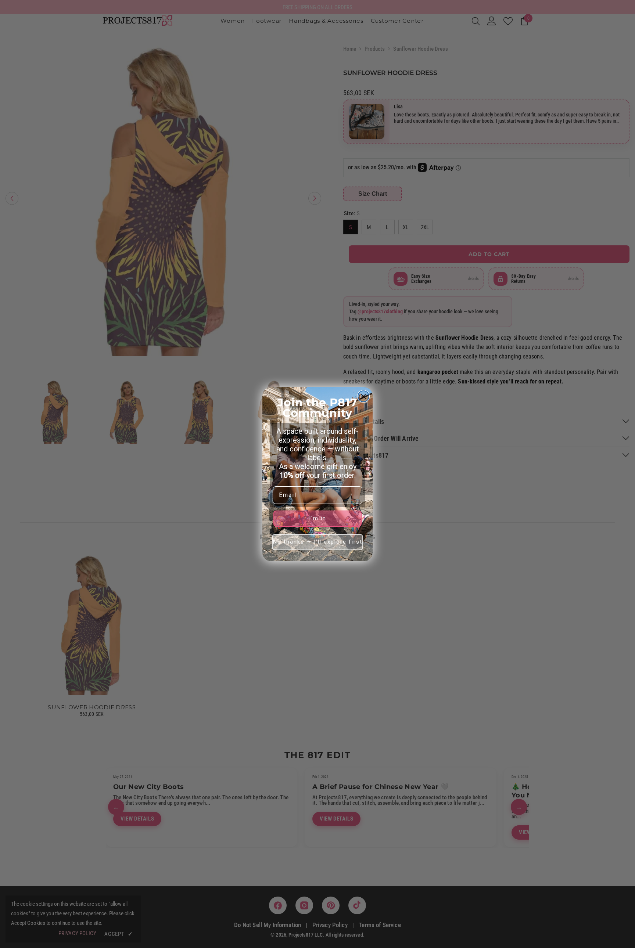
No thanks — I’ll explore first (317, 541)
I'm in (317, 518)
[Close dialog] (363, 396)
